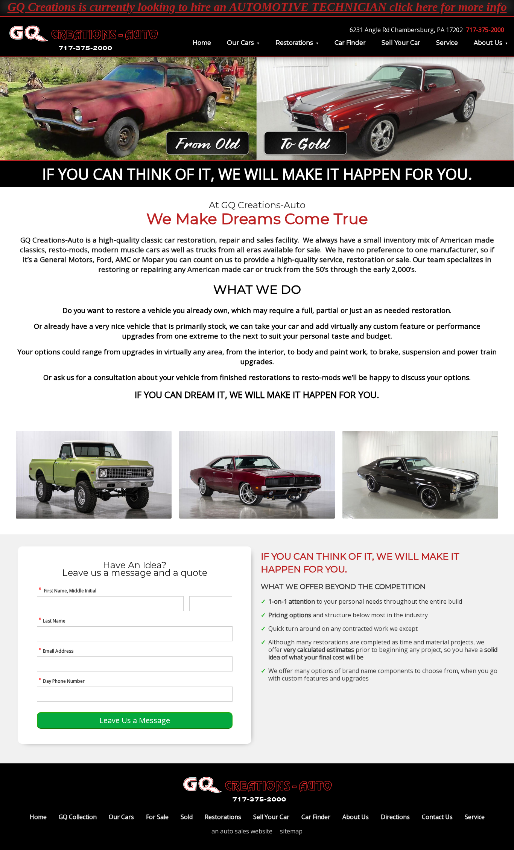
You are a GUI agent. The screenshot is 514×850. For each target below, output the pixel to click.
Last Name (54, 621)
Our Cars (240, 42)
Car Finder (350, 42)
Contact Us (437, 817)
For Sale (157, 817)
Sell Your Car (401, 42)
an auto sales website (241, 831)
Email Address (58, 651)
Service (447, 42)
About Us (488, 42)
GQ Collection (78, 817)
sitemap (291, 831)
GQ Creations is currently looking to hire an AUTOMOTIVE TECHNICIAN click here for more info (257, 7)
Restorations (294, 42)
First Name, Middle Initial (69, 591)
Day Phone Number (64, 681)
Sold (187, 817)
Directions (395, 817)
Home (202, 42)
